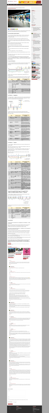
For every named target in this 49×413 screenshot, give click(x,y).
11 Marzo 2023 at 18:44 (13, 361)
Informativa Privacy (34, 408)
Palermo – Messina (13, 194)
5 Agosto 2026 (17, 251)
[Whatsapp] (16, 29)
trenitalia (12, 244)
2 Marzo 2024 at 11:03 (13, 369)
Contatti (17, 4)
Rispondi (10, 264)
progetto (28, 232)
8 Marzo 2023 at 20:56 (13, 283)
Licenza (33, 410)
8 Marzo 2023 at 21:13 (13, 288)
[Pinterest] (12, 29)
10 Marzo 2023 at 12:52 (13, 317)
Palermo (15, 1)
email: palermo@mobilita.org (19, 408)
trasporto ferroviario (9, 244)
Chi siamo (11, 4)
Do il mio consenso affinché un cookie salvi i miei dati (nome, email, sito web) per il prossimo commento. (18, 399)
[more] (17, 29)
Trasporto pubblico (12, 257)
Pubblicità (14, 4)
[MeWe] (13, 29)
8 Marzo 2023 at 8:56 (13, 261)
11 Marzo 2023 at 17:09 (13, 351)
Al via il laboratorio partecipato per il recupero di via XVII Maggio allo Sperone (36, 55)
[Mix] (15, 29)
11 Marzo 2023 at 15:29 (13, 338)
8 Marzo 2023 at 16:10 (13, 271)
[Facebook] (8, 29)
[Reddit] (10, 29)
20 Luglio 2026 (25, 255)
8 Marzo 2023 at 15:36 (13, 267)
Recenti (32, 61)
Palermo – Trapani (13, 144)
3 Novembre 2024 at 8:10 (13, 383)
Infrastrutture (9, 257)
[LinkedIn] (11, 29)
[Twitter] (9, 29)
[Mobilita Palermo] (8, 4)
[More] (17, 29)
